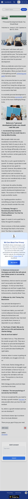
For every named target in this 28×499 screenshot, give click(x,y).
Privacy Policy (17, 256)
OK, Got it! (14, 262)
